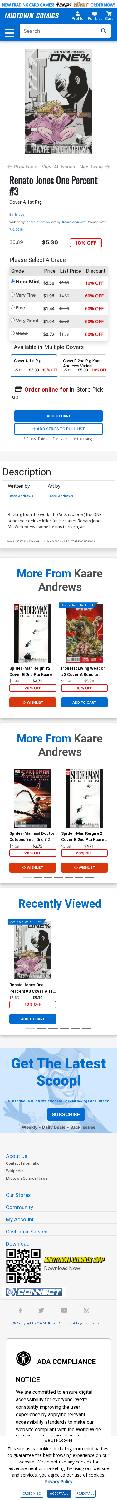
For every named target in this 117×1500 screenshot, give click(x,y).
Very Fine (26, 295)
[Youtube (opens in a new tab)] (64, 1311)
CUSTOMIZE (32, 1493)
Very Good (27, 320)
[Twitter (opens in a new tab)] (41, 1311)
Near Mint (28, 281)
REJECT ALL (85, 1493)
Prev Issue (25, 167)
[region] (12, 642)
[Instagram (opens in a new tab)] (86, 1311)
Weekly (29, 1127)
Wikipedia (14, 1170)
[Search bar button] (103, 31)
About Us (16, 1156)
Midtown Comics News (27, 1178)
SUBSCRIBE (66, 1114)
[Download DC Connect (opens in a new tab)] (61, 1292)
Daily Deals (54, 1127)
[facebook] (20, 1311)
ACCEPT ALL (59, 1493)
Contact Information (24, 1163)
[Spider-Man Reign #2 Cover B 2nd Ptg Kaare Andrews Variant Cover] (32, 633)
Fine (20, 307)
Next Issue (91, 167)
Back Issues (82, 1127)
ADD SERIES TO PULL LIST (60, 429)
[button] (77, 16)
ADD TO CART (59, 416)
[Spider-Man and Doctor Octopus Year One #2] (32, 798)
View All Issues (58, 167)
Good (22, 333)
